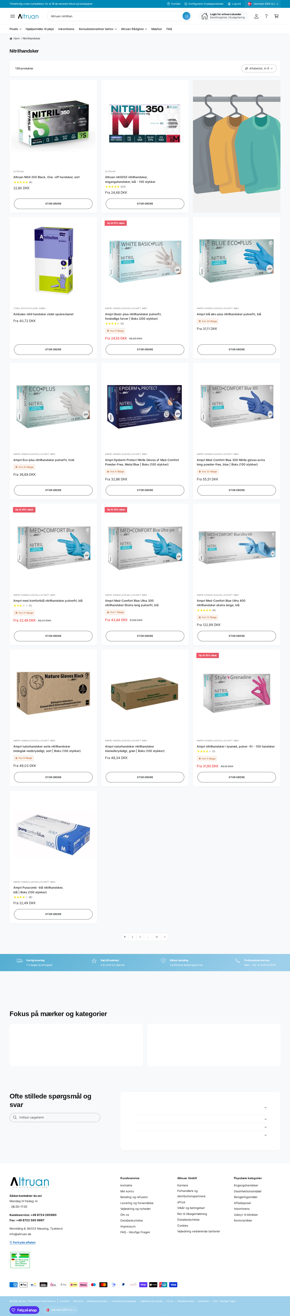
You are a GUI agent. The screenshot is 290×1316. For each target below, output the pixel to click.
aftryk (181, 1202)
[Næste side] (165, 937)
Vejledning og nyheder (135, 1208)
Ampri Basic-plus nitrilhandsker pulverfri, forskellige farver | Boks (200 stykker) (133, 316)
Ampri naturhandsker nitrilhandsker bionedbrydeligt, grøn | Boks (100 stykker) (135, 749)
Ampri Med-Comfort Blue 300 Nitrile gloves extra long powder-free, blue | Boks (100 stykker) (231, 462)
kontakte (126, 1185)
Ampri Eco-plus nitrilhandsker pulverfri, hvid (43, 460)
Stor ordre (53, 203)
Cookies (182, 1225)
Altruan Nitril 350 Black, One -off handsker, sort (46, 177)
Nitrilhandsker (31, 38)
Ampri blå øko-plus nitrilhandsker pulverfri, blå (229, 314)
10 (156, 936)
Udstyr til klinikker (246, 1214)
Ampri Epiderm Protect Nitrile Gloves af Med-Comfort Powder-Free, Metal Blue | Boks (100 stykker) (142, 462)
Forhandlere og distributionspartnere (191, 1193)
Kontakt (175, 3)
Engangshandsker (246, 1185)
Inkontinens (242, 1208)
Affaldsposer (242, 1203)
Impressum (127, 1226)
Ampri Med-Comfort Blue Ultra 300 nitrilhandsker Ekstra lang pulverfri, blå (132, 603)
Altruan (22, 1301)
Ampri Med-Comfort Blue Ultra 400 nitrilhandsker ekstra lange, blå (221, 603)
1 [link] (124, 936)
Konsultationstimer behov (96, 29)
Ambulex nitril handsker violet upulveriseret (43, 314)
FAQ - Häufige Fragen (135, 1232)
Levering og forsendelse (136, 1203)
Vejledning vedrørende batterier (198, 1231)
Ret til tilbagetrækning (192, 1214)
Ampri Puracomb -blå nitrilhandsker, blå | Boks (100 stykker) (38, 890)
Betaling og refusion (134, 1197)
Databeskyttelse (131, 1220)
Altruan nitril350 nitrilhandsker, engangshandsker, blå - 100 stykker (130, 179)
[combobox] (119, 16)
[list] (145, 962)
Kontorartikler (243, 1220)
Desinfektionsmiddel (247, 1191)
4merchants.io (48, 1301)
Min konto (127, 1191)
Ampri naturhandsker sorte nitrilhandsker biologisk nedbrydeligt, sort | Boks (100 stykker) (47, 749)
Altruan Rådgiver (132, 29)
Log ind (236, 3)
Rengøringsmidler (246, 1197)
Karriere (182, 1185)
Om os (124, 1214)
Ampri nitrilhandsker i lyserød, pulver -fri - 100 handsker (236, 746)
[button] (13, 16)
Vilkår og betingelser (191, 1208)
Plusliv (14, 29)
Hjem (16, 38)
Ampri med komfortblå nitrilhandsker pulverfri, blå (48, 600)
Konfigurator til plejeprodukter (206, 3)
